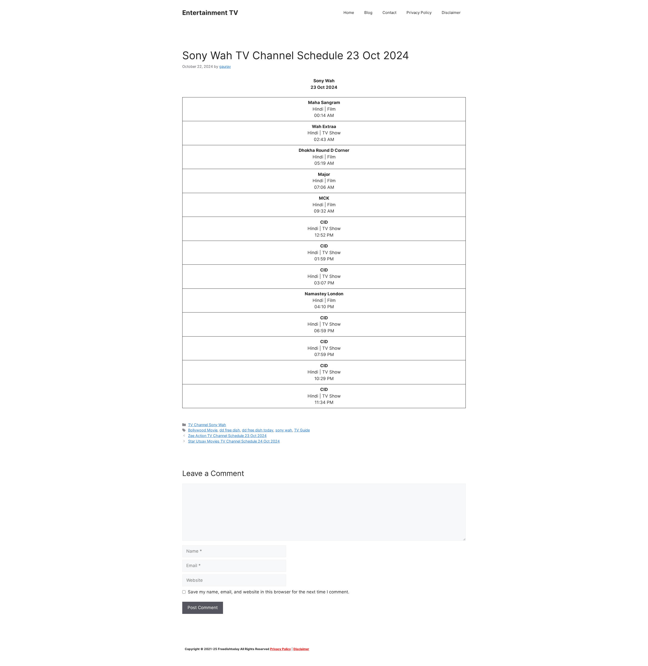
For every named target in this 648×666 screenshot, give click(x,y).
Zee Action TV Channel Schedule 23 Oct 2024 (227, 435)
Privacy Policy (419, 12)
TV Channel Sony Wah (207, 425)
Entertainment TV (210, 12)
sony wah (283, 430)
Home (348, 12)
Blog (368, 12)
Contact (389, 12)
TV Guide (302, 430)
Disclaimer (451, 12)
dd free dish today (257, 430)
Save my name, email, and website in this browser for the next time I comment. (268, 591)
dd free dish (229, 430)
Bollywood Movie (202, 430)
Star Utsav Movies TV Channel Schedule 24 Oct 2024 (234, 441)
